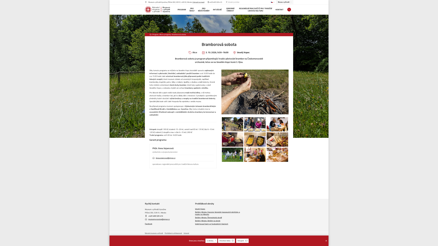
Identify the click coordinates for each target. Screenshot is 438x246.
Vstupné (240, 240)
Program (155, 34)
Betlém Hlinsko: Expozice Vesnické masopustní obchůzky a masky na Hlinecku (217, 213)
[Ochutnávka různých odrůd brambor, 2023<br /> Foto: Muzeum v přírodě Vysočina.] (255, 124)
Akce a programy (165, 34)
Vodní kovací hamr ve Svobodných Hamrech (211, 224)
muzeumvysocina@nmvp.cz (159, 219)
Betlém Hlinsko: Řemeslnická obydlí (208, 217)
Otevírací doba (224, 240)
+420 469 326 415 (155, 216)
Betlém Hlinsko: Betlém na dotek (207, 220)
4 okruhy (210, 240)
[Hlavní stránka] (150, 34)
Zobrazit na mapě (198, 2)
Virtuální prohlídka (233, 2)
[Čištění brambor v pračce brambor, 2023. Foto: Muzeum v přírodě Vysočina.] (232, 155)
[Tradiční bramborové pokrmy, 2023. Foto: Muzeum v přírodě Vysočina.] (255, 139)
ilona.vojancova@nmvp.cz (165, 158)
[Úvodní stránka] (157, 9)
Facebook (148, 223)
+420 (211, 2)
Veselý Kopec (243, 52)
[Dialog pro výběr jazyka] (272, 2)
